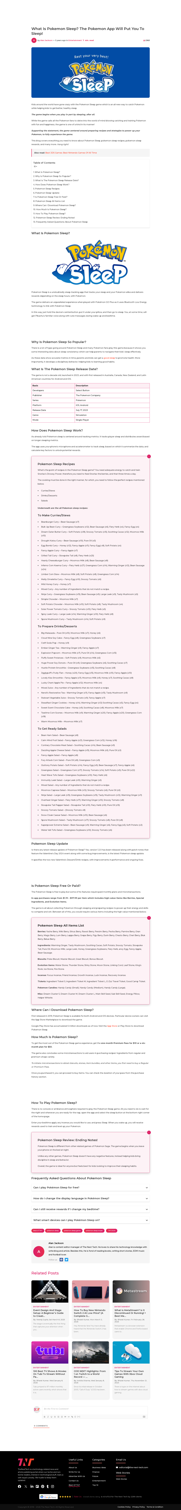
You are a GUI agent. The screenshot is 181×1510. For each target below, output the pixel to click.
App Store (112, 1026)
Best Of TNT (74, 1485)
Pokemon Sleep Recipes (47, 189)
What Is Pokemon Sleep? (47, 172)
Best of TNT (37, 1230)
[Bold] (44, 1416)
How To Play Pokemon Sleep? (50, 213)
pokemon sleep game (72, 1230)
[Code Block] (68, 1416)
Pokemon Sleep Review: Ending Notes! (55, 218)
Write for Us (74, 1472)
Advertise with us (77, 1476)
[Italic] (48, 1416)
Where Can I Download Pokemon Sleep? (55, 205)
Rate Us (77, 1496)
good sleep (109, 358)
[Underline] (51, 1416)
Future (95, 1476)
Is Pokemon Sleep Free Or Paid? (51, 197)
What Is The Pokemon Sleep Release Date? (57, 180)
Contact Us (74, 1481)
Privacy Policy (138, 1507)
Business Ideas (99, 1467)
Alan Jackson (46, 40)
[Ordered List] (58, 1416)
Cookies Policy (124, 1507)
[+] (78, 1417)
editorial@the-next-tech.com (133, 1467)
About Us (73, 1467)
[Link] (72, 1416)
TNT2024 (111, 1230)
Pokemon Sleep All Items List (50, 201)
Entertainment (75, 40)
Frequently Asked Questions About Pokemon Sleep (62, 222)
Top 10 (95, 1485)
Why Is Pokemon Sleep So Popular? (53, 176)
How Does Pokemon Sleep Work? (52, 184)
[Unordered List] (62, 1416)
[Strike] (55, 1416)
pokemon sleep (53, 1230)
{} (75, 1417)
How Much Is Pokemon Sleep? (51, 209)
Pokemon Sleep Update (47, 193)
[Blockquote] (65, 1416)
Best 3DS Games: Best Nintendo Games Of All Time (71, 153)
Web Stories (121, 1479)
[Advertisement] (76, 329)
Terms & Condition (155, 1507)
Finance (95, 1472)
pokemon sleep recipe (94, 1230)
